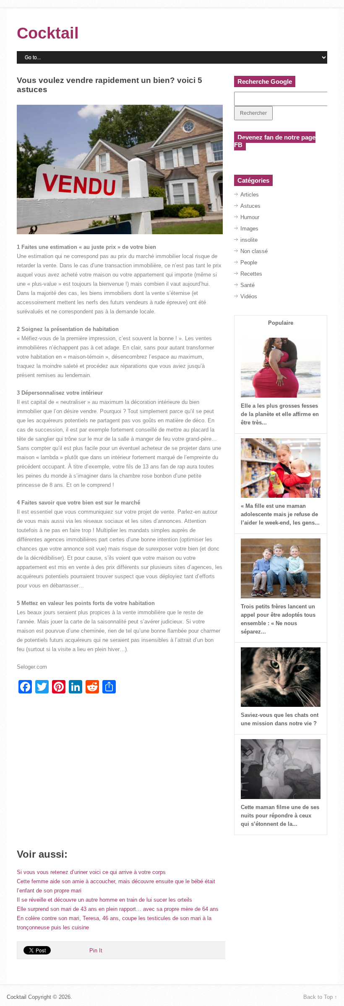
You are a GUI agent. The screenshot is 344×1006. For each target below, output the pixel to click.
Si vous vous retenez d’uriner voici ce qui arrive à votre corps (91, 872)
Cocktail (48, 33)
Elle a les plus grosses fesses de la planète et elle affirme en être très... (280, 414)
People (248, 262)
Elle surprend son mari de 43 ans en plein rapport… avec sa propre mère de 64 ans (118, 909)
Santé (247, 285)
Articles (249, 194)
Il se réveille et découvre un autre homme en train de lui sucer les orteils (104, 900)
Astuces (250, 206)
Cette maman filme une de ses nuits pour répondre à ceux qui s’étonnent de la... (280, 815)
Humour (249, 217)
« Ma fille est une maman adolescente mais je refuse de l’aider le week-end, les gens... (280, 514)
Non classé (254, 251)
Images (249, 228)
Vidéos (248, 296)
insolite (249, 240)
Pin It (95, 950)
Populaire (280, 323)
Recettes (251, 274)
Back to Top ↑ (320, 997)
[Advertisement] (120, 774)
